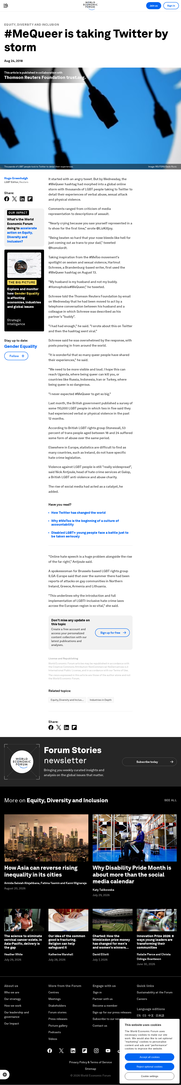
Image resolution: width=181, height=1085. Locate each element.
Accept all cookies (150, 1057)
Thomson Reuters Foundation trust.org (44, 77)
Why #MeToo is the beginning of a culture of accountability (85, 522)
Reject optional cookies (149, 1066)
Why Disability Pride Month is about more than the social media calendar (132, 874)
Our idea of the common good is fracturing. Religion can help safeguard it (66, 941)
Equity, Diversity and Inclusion (31, 24)
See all (170, 800)
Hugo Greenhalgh (16, 178)
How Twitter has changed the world (78, 512)
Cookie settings (149, 1076)
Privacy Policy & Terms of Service (90, 1062)
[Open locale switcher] (4, 1074)
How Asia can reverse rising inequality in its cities (40, 871)
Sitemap (90, 1068)
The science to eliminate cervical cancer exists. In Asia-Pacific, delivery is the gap (23, 941)
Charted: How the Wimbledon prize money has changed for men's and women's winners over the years (111, 943)
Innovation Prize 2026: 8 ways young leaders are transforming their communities (155, 941)
